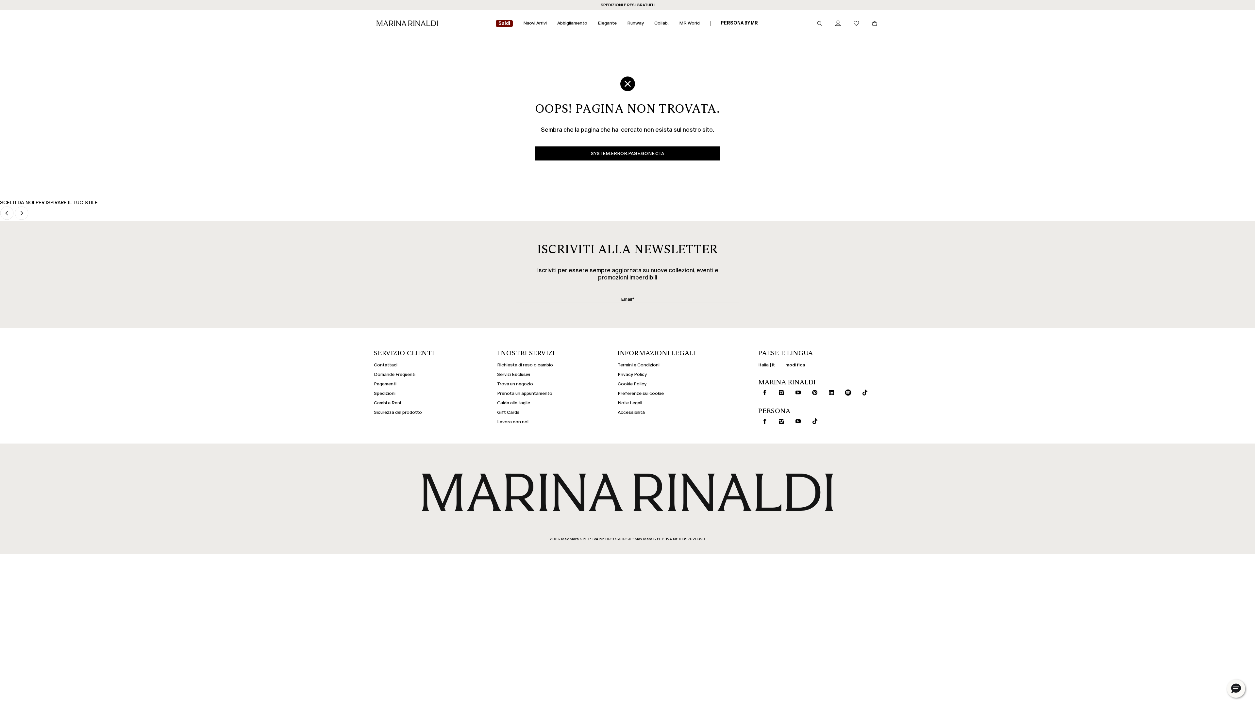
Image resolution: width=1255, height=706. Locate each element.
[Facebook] (763, 392)
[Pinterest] (813, 392)
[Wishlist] (856, 23)
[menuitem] (504, 23)
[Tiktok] (863, 392)
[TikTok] (813, 421)
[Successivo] (21, 213)
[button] (1236, 689)
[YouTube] (797, 421)
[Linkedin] (830, 392)
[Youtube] (797, 392)
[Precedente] (7, 213)
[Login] (838, 23)
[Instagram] (780, 392)
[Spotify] (847, 392)
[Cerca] (820, 23)
